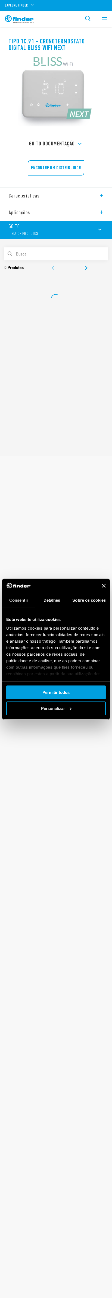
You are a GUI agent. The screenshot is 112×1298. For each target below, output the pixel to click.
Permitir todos (56, 692)
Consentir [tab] (18, 600)
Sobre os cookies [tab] (89, 600)
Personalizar (53, 708)
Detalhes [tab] (51, 600)
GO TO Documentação (52, 144)
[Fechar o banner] (104, 586)
